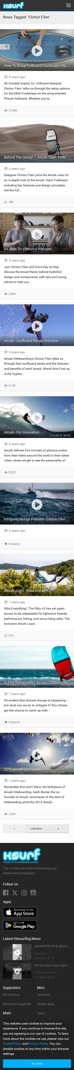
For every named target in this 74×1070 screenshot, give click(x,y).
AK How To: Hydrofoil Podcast (27, 249)
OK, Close (37, 1063)
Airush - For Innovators (21, 432)
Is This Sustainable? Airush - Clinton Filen (36, 682)
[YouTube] (33, 894)
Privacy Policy (38, 1043)
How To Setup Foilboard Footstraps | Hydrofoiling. (39, 65)
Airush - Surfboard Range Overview (31, 341)
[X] (15, 894)
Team (41, 1013)
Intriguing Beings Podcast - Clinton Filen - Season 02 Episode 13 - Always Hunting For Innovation (39, 519)
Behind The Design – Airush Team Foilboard (38, 157)
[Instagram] (24, 894)
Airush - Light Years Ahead (24, 591)
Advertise (43, 994)
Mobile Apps (45, 1004)
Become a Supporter (17, 1004)
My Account (11, 994)
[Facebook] (6, 894)
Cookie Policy (12, 1043)
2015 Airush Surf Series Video (27, 769)
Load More (36, 828)
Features (14, 544)
